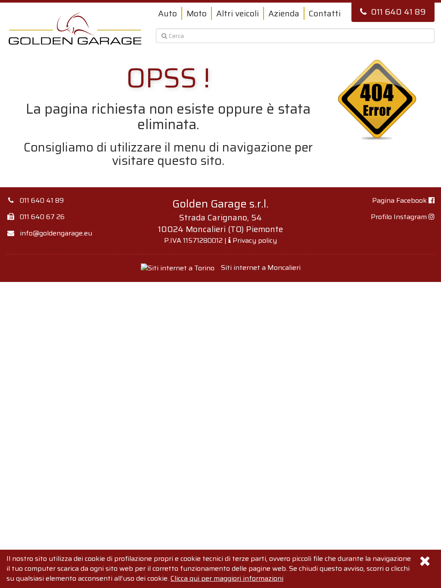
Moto (196, 13)
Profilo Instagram (400, 216)
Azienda (283, 13)
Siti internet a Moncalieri (261, 267)
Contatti (325, 13)
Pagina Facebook (400, 200)
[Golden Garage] (75, 28)
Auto (167, 13)
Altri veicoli (237, 13)
